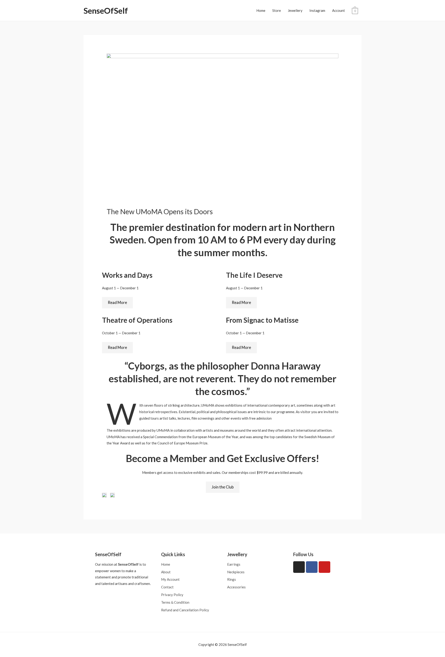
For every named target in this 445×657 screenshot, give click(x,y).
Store (276, 10)
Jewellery (295, 10)
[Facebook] (312, 567)
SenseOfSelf (105, 10)
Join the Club (223, 487)
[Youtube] (324, 567)
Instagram (317, 10)
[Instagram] (299, 567)
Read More (117, 302)
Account (338, 10)
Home (260, 10)
